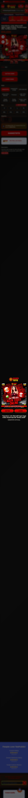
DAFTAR (7, 411)
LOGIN (21, 411)
